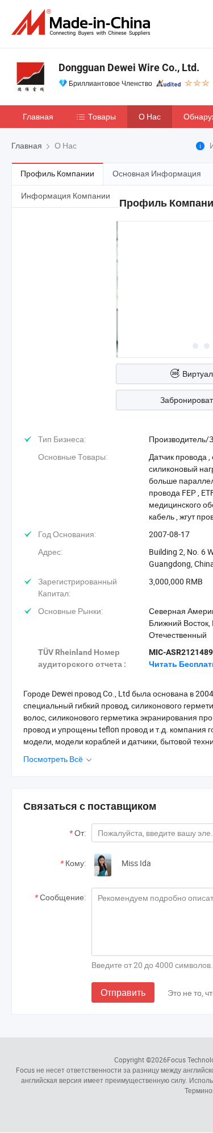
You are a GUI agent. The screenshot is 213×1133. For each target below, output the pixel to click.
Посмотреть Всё (54, 758)
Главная (38, 116)
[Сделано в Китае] (82, 22)
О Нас (150, 116)
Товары (102, 116)
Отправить (123, 992)
